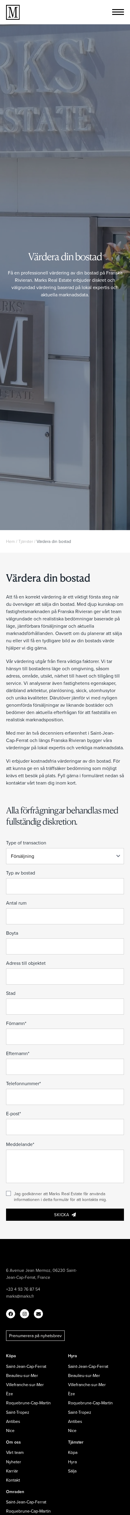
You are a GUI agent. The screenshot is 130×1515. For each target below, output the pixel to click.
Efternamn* (17, 1053)
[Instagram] (24, 1313)
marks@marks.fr (20, 1296)
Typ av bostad (20, 872)
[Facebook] (10, 1313)
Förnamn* (16, 1023)
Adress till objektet (26, 963)
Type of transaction (26, 842)
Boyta (12, 933)
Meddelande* (20, 1144)
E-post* (13, 1113)
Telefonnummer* (23, 1083)
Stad (10, 993)
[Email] (38, 1313)
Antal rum (16, 902)
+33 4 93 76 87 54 (23, 1289)
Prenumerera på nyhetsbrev (35, 1336)
